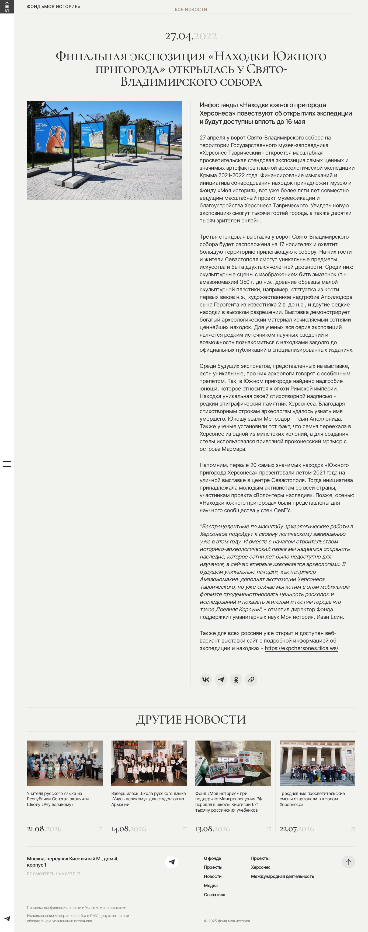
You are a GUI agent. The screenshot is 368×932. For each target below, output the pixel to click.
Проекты (213, 867)
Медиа (211, 885)
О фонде (212, 858)
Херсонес (260, 867)
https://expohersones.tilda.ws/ (301, 648)
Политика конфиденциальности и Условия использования (76, 907)
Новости (213, 876)
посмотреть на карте (51, 873)
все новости (191, 9)
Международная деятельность (282, 876)
